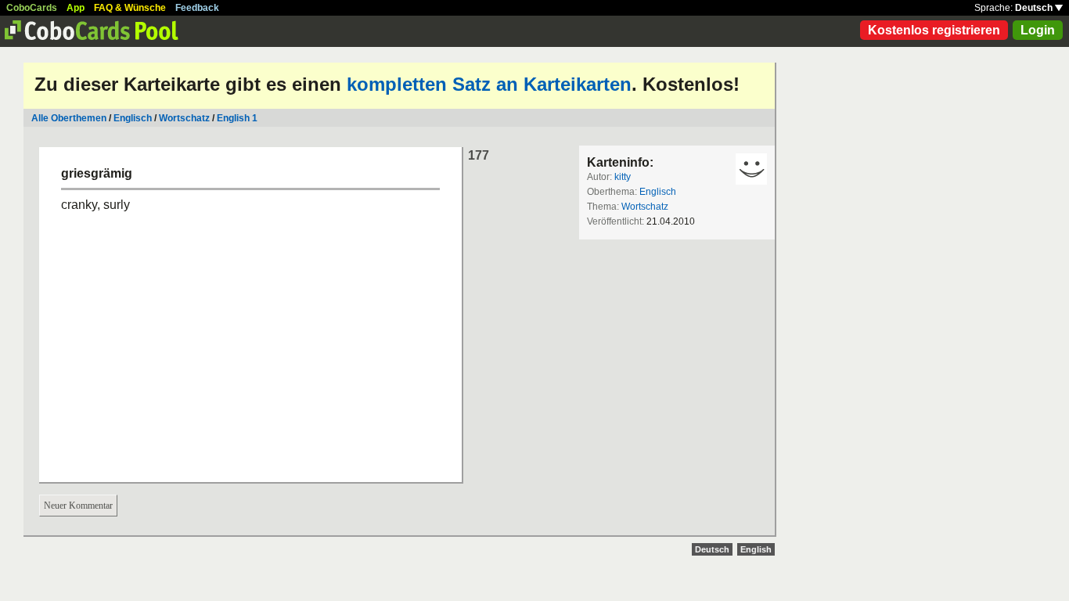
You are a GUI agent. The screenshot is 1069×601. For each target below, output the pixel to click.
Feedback (197, 7)
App (76, 7)
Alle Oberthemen (68, 118)
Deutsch (1035, 7)
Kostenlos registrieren (934, 30)
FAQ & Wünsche (130, 7)
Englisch (132, 118)
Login (1037, 30)
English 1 (237, 118)
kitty (622, 176)
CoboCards (31, 7)
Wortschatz (184, 118)
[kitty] (751, 169)
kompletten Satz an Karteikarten (489, 84)
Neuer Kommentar (78, 505)
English (756, 549)
